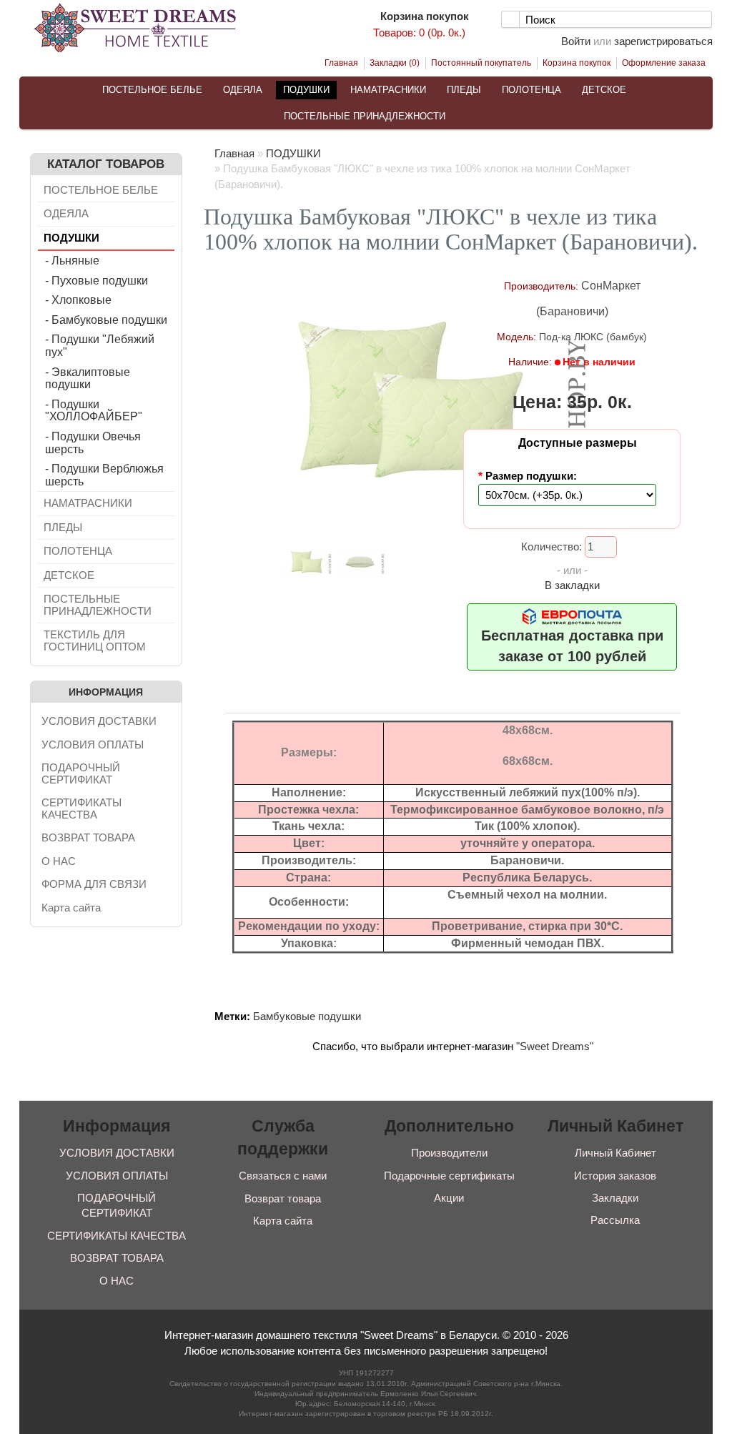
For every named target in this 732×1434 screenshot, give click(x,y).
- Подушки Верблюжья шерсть (104, 475)
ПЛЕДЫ (464, 89)
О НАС (58, 861)
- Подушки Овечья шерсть (93, 442)
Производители (449, 1153)
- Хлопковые (78, 300)
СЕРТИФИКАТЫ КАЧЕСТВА (81, 808)
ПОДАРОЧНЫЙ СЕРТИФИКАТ (80, 773)
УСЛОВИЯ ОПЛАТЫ (92, 744)
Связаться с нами (283, 1176)
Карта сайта (71, 907)
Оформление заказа (664, 63)
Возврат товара (282, 1198)
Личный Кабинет (615, 1153)
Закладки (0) (395, 63)
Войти (575, 41)
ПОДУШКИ (306, 89)
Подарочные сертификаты (449, 1176)
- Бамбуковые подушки (106, 320)
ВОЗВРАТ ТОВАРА (88, 837)
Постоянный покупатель (481, 63)
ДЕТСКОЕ (604, 89)
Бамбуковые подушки (307, 1016)
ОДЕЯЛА (242, 89)
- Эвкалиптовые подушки (87, 378)
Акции (449, 1198)
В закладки (572, 585)
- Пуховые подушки (96, 281)
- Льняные (72, 260)
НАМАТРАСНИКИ (388, 89)
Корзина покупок (576, 63)
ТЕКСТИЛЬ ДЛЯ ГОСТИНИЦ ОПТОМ (95, 640)
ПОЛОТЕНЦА (531, 89)
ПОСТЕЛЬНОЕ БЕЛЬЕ (152, 89)
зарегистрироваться (663, 41)
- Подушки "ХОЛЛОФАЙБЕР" (93, 410)
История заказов (615, 1176)
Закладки (615, 1198)
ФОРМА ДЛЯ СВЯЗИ (94, 884)
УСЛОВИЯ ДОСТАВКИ (99, 721)
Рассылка (615, 1220)
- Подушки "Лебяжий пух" (99, 345)
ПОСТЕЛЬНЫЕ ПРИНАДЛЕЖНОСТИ (364, 116)
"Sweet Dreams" (554, 1046)
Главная (341, 63)
